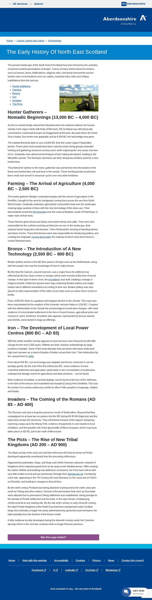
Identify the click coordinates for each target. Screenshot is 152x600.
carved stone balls (41, 237)
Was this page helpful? (53, 537)
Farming (16, 90)
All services (20, 3)
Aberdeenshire (133, 3)
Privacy (96, 560)
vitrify (31, 356)
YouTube (93, 570)
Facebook (41, 570)
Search (38, 3)
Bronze (16, 93)
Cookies (80, 560)
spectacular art (75, 474)
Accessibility (61, 560)
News (111, 560)
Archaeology (54, 40)
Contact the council (133, 560)
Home (10, 40)
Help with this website (34, 560)
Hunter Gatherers (21, 86)
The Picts (17, 104)
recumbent (54, 279)
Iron (14, 97)
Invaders (17, 100)
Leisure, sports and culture (30, 40)
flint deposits (39, 212)
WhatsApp (112, 570)
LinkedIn (73, 570)
